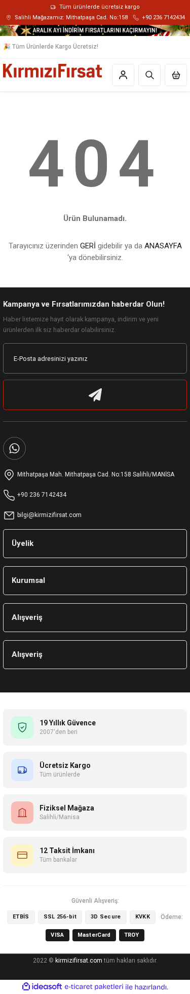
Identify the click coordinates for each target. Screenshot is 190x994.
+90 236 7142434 (163, 17)
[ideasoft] (42, 986)
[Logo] (52, 71)
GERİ (88, 245)
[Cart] (176, 75)
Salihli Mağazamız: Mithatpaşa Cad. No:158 (71, 17)
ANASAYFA (163, 245)
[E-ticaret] (94, 987)
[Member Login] (123, 75)
